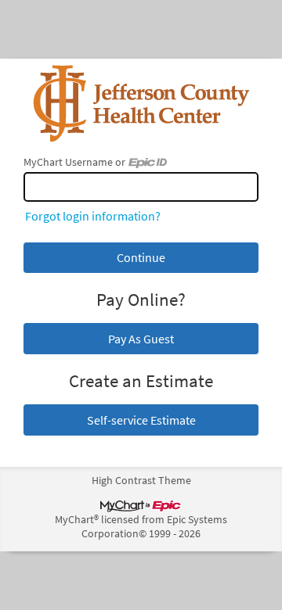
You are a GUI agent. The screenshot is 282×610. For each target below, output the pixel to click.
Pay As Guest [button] (141, 338)
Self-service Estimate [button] (141, 420)
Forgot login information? (93, 216)
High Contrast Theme (141, 480)
